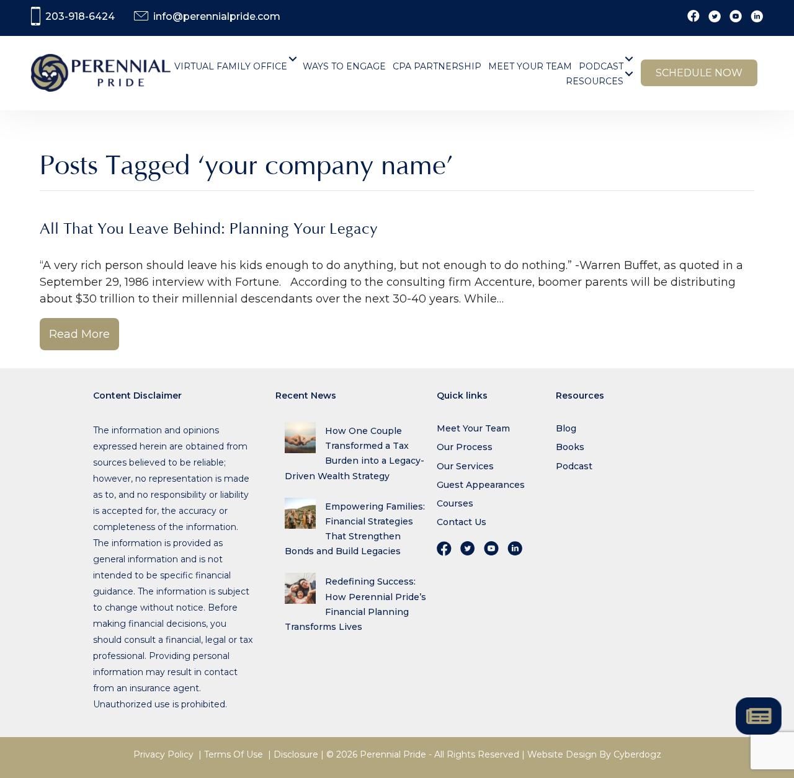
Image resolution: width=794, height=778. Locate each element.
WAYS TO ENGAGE (344, 66)
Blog (566, 428)
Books (570, 447)
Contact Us (461, 522)
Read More (79, 334)
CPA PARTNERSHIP (437, 66)
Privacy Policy (163, 754)
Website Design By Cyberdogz (594, 754)
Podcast (574, 466)
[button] (293, 59)
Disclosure (296, 754)
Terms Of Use (233, 754)
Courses (455, 503)
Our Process (465, 447)
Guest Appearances (481, 484)
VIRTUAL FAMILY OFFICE (230, 66)
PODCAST (601, 66)
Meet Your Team (473, 428)
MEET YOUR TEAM (530, 66)
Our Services (465, 466)
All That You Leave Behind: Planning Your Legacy (209, 229)
